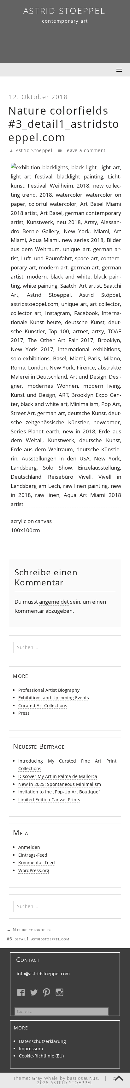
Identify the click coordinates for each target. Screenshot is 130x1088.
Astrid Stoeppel (34, 150)
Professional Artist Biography (49, 690)
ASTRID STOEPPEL (64, 10)
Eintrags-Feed (32, 855)
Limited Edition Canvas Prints (49, 800)
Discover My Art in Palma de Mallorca (57, 776)
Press (24, 713)
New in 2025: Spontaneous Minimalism (59, 784)
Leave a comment (84, 150)
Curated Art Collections (42, 705)
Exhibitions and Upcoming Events (53, 698)
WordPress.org (33, 870)
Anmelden (29, 847)
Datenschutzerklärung (42, 1041)
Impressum (31, 1048)
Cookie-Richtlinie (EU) (41, 1056)
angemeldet (54, 601)
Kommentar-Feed (36, 862)
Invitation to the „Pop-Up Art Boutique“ (59, 792)
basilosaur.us (82, 1078)
